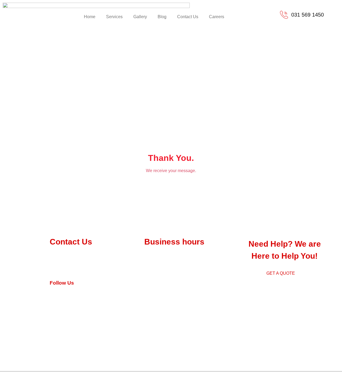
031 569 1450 (75, 255)
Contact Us (187, 16)
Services (114, 16)
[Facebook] (53, 293)
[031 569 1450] (54, 255)
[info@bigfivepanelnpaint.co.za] (54, 267)
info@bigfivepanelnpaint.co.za (94, 267)
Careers (216, 16)
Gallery (140, 16)
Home (89, 16)
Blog (162, 16)
